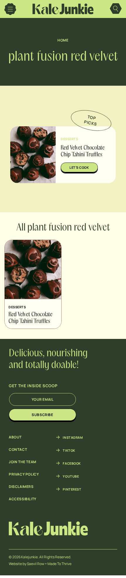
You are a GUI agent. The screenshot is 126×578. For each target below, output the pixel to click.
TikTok (69, 450)
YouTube (71, 476)
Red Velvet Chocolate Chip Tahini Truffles (30, 318)
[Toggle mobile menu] (10, 9)
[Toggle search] (116, 9)
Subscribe (42, 414)
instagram (73, 437)
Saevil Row (35, 563)
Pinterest (72, 489)
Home (62, 40)
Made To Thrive (59, 563)
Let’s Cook (79, 167)
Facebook (72, 463)
